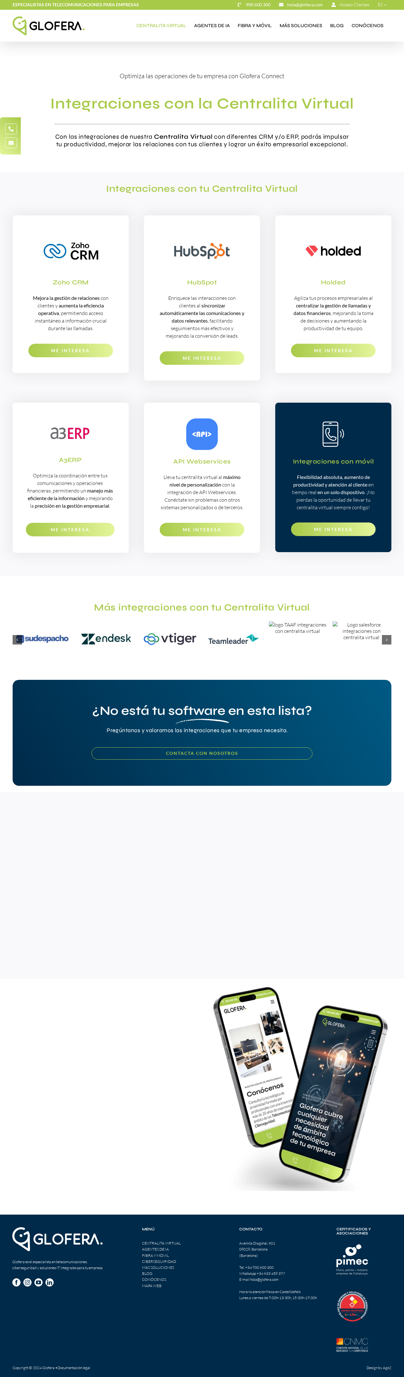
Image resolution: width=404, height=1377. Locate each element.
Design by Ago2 (378, 1367)
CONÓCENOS (154, 1279)
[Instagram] (27, 1282)
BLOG (147, 1273)
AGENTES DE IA (155, 1249)
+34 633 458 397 (271, 1273)
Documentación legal (73, 1367)
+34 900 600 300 (259, 1267)
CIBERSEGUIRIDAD (159, 1261)
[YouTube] (38, 1282)
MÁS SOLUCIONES (158, 1267)
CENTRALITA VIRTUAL (161, 1243)
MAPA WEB (152, 1285)
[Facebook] (16, 1282)
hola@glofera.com (264, 1279)
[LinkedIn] (49, 1282)
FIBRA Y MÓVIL (155, 1255)
